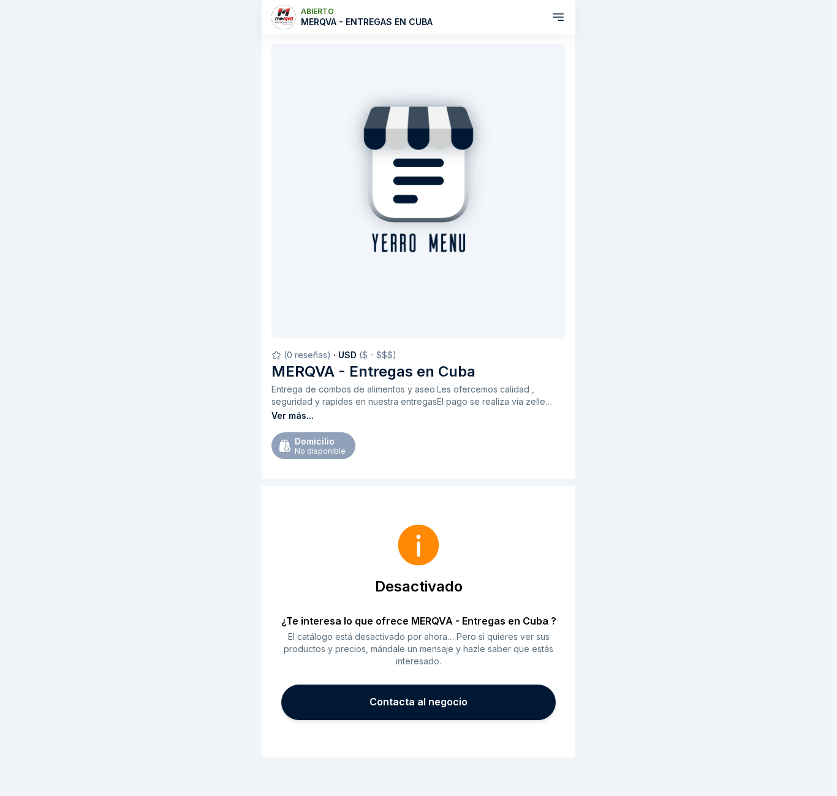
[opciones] (558, 17)
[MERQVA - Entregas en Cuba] (283, 17)
